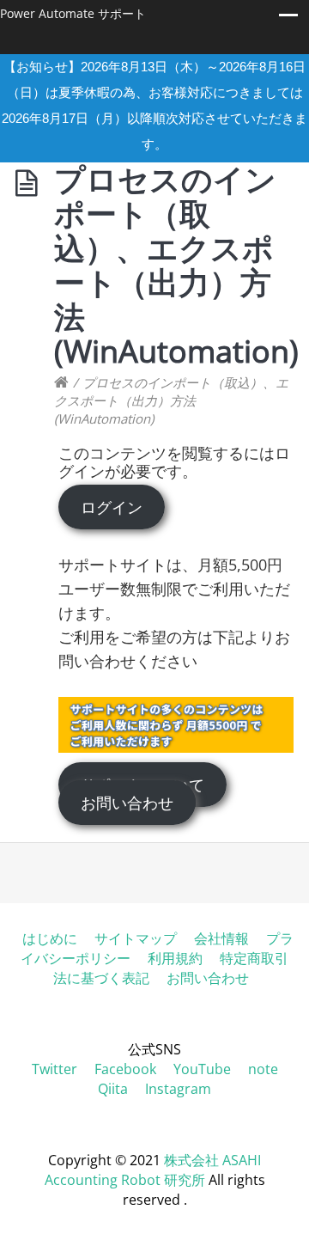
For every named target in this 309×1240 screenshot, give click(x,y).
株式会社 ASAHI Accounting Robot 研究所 (153, 1170)
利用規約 (175, 958)
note (263, 1069)
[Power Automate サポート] (61, 382)
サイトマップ (135, 938)
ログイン (111, 507)
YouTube (202, 1069)
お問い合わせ (127, 802)
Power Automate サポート (73, 13)
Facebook (125, 1069)
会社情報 (221, 938)
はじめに (49, 938)
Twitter (54, 1069)
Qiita (113, 1088)
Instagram (178, 1088)
